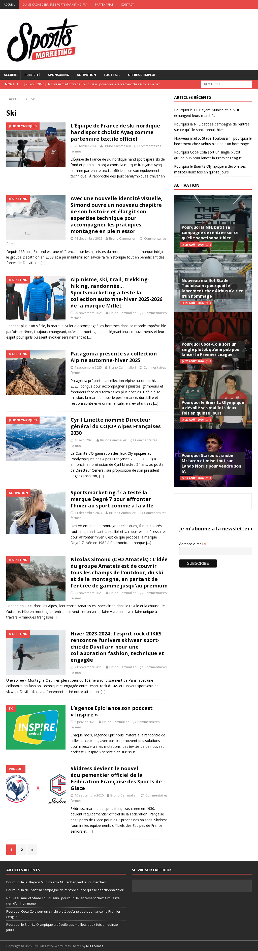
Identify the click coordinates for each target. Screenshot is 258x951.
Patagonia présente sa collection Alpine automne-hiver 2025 (114, 357)
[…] (73, 181)
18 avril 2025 (84, 440)
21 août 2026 (194, 244)
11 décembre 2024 (88, 512)
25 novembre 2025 (89, 313)
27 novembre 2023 (89, 592)
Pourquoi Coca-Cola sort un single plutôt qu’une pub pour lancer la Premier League (211, 349)
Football (112, 75)
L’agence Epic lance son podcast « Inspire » (112, 711)
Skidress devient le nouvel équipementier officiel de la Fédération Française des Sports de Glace (116, 778)
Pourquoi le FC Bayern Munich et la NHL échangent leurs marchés (56, 882)
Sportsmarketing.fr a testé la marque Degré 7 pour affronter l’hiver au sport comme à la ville (112, 499)
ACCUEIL (9, 4)
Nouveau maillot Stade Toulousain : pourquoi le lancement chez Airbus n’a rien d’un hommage (213, 288)
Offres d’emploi (141, 75)
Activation (86, 75)
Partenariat (104, 4)
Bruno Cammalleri (117, 146)
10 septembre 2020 (89, 795)
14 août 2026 (194, 478)
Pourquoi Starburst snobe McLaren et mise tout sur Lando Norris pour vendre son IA (211, 463)
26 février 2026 (86, 146)
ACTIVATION (187, 185)
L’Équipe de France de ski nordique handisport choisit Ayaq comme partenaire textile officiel (115, 132)
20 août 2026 (194, 303)
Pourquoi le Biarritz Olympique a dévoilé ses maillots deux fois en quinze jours (213, 408)
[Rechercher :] (226, 83)
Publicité (32, 75)
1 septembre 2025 (88, 367)
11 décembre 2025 (88, 238)
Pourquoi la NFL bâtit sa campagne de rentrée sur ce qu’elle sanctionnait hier (210, 232)
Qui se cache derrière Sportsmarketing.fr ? (54, 4)
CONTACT (127, 4)
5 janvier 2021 (85, 721)
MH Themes (94, 946)
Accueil (10, 75)
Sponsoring (58, 75)
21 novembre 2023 (89, 667)
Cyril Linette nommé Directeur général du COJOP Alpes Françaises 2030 (116, 426)
